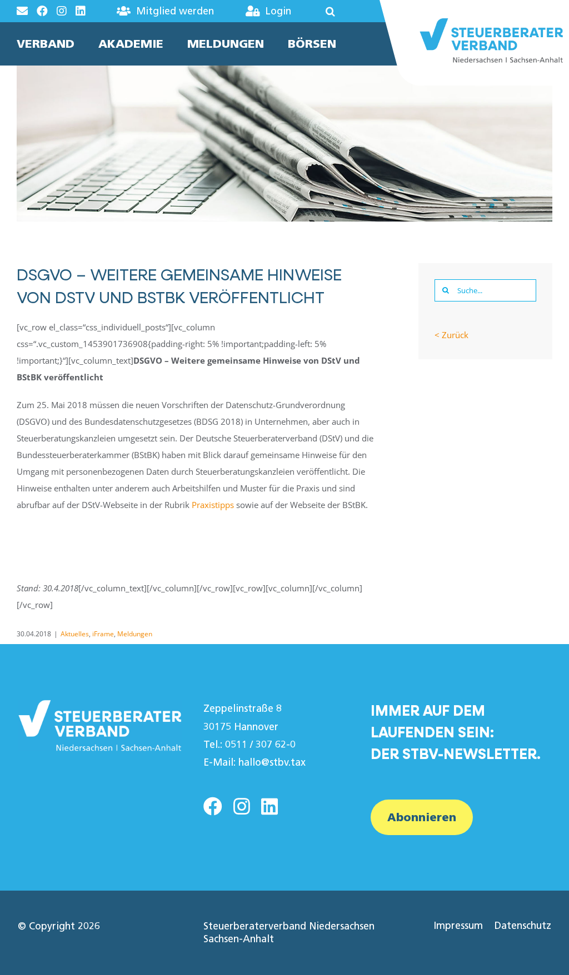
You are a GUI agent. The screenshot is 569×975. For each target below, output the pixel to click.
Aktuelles (75, 634)
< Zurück (451, 334)
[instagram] (241, 806)
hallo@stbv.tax (272, 762)
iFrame (103, 634)
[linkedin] (269, 806)
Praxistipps (213, 504)
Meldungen (134, 634)
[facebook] (212, 806)
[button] (322, 11)
